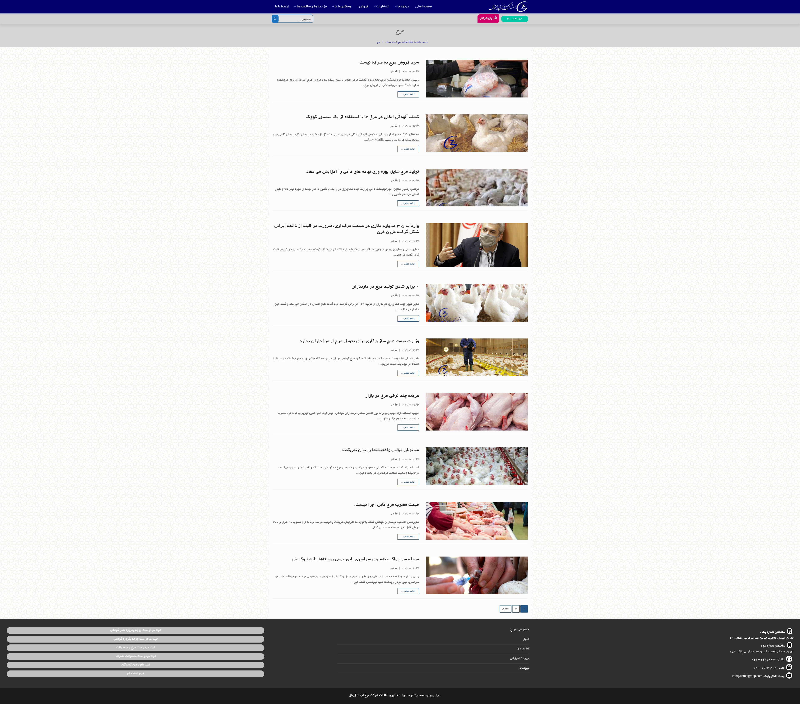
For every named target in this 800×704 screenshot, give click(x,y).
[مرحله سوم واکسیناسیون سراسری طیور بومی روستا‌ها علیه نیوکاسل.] (477, 575)
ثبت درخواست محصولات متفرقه (136, 656)
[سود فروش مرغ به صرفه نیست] (477, 78)
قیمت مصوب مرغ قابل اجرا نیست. (386, 504)
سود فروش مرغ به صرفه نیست (389, 62)
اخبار (526, 639)
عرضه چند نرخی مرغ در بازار (392, 395)
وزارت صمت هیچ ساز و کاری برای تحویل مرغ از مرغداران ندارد (359, 341)
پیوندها (524, 668)
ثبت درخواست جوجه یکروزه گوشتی (136, 639)
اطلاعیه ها (523, 648)
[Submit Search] (275, 19)
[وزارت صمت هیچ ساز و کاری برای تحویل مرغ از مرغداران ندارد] (477, 357)
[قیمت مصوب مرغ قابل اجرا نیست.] (477, 521)
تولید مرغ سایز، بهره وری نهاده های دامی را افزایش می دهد (362, 171)
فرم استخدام (135, 673)
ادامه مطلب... (408, 94)
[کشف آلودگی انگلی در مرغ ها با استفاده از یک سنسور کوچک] (477, 133)
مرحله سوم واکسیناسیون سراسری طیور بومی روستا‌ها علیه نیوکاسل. (355, 559)
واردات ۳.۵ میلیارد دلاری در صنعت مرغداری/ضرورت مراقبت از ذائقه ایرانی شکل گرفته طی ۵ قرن (346, 229)
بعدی (505, 608)
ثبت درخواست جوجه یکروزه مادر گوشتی (135, 630)
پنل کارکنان (486, 18)
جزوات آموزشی (519, 658)
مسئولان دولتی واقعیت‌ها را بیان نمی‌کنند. (379, 450)
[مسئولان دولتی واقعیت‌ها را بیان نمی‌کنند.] (477, 466)
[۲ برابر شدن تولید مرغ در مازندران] (477, 303)
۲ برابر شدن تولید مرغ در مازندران (385, 286)
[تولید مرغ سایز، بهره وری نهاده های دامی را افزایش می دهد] (477, 188)
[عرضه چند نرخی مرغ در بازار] (477, 412)
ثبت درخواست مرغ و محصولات (135, 647)
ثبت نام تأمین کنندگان (135, 665)
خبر (393, 71)
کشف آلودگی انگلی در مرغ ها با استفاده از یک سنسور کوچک (362, 117)
